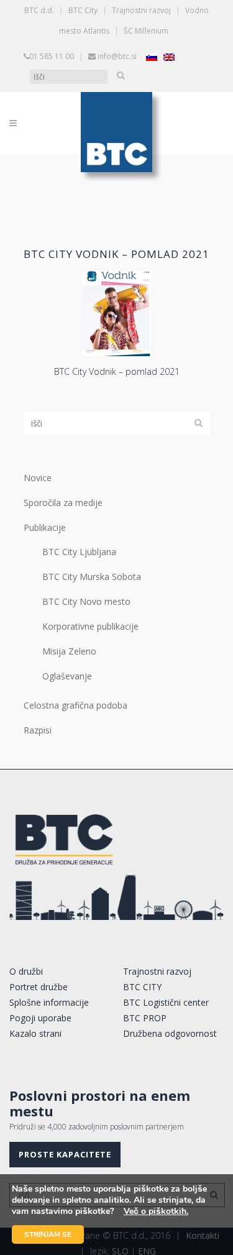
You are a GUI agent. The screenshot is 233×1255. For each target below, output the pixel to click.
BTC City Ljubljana (79, 552)
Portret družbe (38, 987)
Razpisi (38, 730)
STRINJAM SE (47, 1234)
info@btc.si (117, 56)
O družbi (26, 971)
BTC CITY (142, 987)
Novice (38, 478)
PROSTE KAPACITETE (65, 1154)
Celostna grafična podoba (75, 705)
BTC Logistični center (166, 1002)
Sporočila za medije (63, 502)
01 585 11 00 (51, 56)
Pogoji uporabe (40, 1018)
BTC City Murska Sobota (91, 576)
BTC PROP (145, 1018)
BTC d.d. (39, 10)
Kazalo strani (35, 1033)
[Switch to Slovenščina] (151, 57)
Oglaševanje (67, 676)
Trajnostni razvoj (141, 10)
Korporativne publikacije (90, 626)
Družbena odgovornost (170, 1033)
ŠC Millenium (146, 30)
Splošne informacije (49, 1002)
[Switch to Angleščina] (169, 57)
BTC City (83, 10)
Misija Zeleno (69, 651)
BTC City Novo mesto (86, 601)
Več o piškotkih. (156, 1211)
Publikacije (45, 527)
